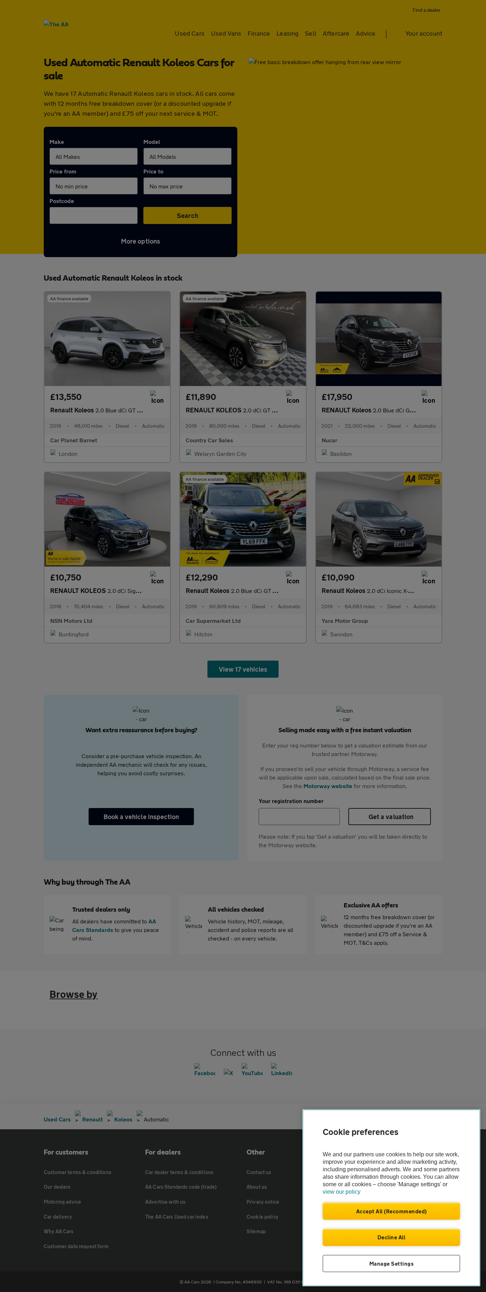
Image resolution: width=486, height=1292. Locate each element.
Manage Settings (391, 1263)
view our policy (341, 1192)
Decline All (391, 1237)
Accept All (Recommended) (391, 1211)
